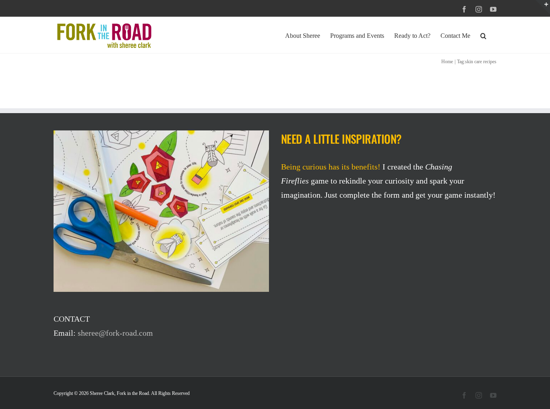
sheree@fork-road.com (115, 332)
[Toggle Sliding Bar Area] (543, 7)
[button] (483, 35)
